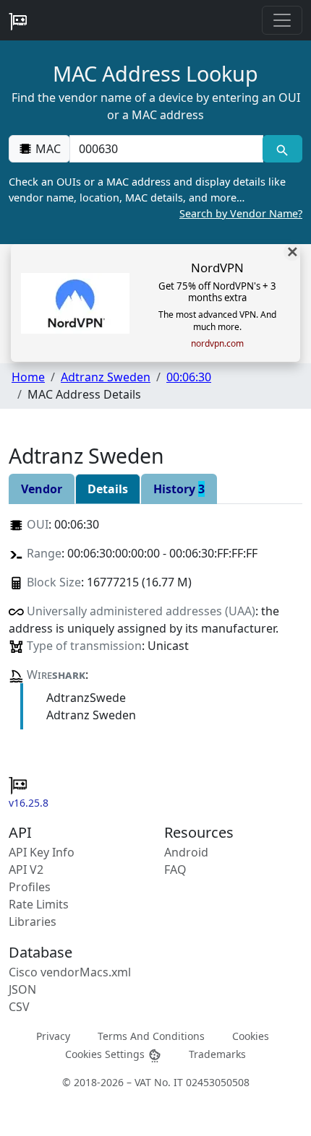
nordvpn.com (217, 344)
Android (186, 852)
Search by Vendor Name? (240, 213)
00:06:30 (188, 377)
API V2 (26, 869)
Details (108, 489)
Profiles (30, 887)
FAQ (175, 869)
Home (28, 377)
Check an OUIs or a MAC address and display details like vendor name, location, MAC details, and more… (155, 197)
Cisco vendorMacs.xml (70, 972)
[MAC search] (282, 148)
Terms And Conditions (151, 1036)
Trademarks (217, 1054)
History (179, 489)
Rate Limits (39, 904)
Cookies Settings (106, 1054)
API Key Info (41, 852)
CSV (19, 1007)
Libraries (32, 921)
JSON (22, 989)
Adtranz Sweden (105, 377)
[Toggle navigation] (282, 20)
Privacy (53, 1036)
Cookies (250, 1036)
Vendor (41, 489)
